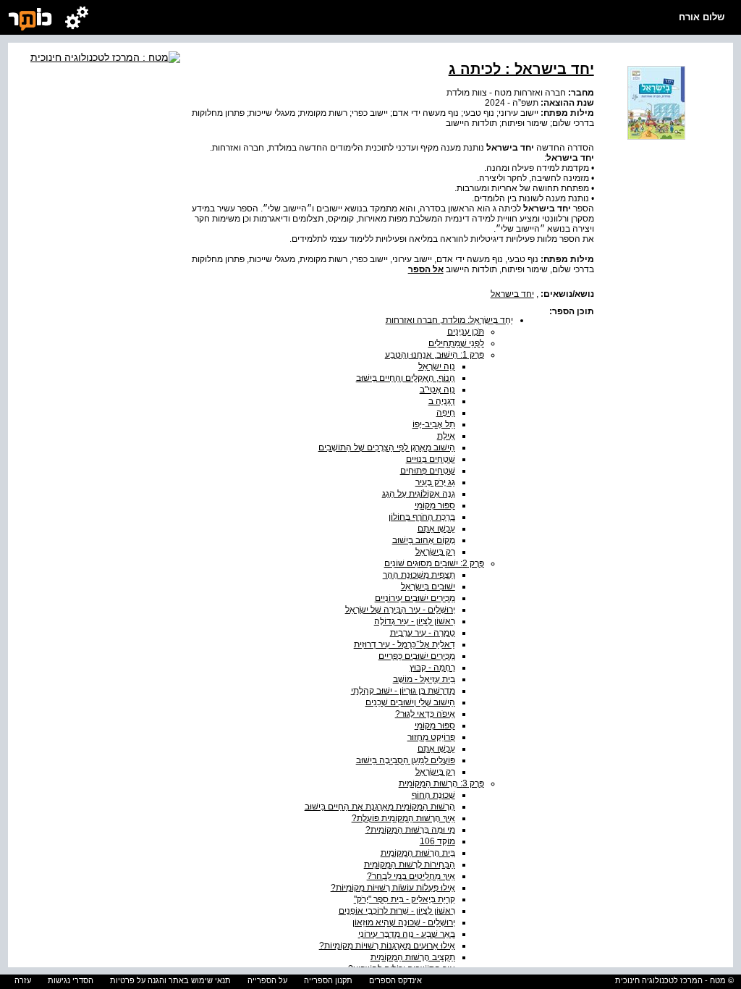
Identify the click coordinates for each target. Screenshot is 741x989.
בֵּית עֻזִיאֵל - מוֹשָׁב (424, 679)
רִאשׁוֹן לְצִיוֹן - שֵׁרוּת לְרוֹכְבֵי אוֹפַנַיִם (397, 911)
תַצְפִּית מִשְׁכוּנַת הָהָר (419, 575)
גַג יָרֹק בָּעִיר (435, 482)
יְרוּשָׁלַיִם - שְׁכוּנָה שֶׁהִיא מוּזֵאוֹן (403, 922)
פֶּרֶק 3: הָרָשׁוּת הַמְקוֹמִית (441, 783)
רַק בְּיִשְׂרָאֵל (435, 552)
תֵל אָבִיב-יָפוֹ (433, 424)
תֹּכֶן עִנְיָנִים (465, 332)
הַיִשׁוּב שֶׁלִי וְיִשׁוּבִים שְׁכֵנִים (410, 702)
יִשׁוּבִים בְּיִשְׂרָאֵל (428, 586)
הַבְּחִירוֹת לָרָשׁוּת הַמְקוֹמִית (409, 864)
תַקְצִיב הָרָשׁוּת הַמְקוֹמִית (412, 957)
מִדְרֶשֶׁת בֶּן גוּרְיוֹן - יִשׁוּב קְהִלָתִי (403, 691)
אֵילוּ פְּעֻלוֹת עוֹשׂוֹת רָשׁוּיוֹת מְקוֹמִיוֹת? (393, 888)
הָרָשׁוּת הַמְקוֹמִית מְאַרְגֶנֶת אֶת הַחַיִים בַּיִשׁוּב (380, 806)
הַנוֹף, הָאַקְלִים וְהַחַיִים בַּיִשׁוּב (405, 378)
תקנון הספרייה (328, 980)
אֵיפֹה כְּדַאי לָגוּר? (425, 714)
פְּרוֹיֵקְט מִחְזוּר (431, 737)
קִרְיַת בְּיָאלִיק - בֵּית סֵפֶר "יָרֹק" (404, 899)
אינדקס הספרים (395, 980)
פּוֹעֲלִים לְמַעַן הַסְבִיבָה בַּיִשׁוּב (405, 760)
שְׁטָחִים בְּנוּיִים (430, 459)
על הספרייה (267, 980)
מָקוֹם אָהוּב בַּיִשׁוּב (423, 540)
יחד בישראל (512, 294)
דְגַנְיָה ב (441, 401)
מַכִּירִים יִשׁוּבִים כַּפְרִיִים (416, 656)
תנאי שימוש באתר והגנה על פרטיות (170, 980)
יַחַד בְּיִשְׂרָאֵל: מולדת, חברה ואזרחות (449, 320)
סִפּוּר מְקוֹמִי (435, 505)
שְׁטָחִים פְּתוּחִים (427, 471)
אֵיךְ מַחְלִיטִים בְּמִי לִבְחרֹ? (411, 876)
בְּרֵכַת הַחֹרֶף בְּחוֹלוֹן (422, 517)
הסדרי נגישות (70, 980)
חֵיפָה (445, 413)
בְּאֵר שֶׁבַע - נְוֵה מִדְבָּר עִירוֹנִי (406, 934)
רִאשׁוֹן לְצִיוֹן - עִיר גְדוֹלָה (414, 621)
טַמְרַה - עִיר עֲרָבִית (422, 633)
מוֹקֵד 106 (437, 841)
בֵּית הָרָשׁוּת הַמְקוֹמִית (418, 853)
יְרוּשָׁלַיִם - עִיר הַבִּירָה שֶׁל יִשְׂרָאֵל (400, 610)
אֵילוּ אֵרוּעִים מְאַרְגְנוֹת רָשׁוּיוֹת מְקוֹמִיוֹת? (387, 945)
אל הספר (426, 269)
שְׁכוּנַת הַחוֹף (433, 795)
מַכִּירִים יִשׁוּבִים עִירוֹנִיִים (415, 598)
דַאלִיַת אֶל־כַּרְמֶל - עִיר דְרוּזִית (404, 644)
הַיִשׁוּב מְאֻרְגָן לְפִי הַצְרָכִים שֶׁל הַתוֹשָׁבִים (386, 447)
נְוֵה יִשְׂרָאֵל (436, 366)
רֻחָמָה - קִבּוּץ (432, 667)
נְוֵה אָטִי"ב (437, 389)
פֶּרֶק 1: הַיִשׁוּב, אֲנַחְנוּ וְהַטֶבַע (434, 355)
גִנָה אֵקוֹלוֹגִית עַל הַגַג (418, 494)
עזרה (22, 980)
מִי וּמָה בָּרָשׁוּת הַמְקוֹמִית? (410, 830)
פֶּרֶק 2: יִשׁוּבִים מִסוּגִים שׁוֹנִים (434, 563)
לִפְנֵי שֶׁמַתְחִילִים (456, 343)
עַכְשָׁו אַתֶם (436, 528)
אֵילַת (446, 436)
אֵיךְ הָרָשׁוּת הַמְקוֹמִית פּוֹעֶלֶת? (403, 818)
